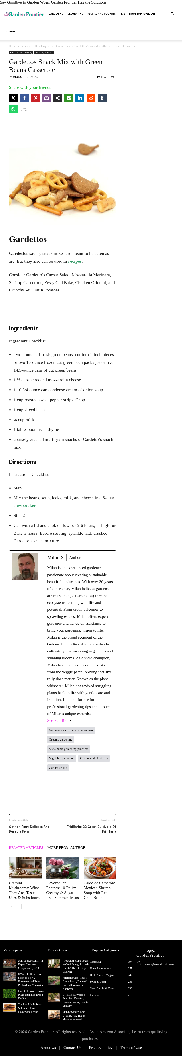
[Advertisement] (63, 306)
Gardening (56, 13)
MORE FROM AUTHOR (66, 847)
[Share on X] (13, 98)
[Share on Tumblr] (102, 98)
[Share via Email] (68, 98)
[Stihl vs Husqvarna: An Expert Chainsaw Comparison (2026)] (9, 963)
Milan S (17, 76)
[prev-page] (11, 906)
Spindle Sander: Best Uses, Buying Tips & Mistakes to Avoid (74, 1015)
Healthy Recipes (60, 46)
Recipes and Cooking (101, 13)
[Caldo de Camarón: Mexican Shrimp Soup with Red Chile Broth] (100, 868)
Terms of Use (131, 1047)
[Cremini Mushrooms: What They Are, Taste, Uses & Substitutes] (25, 868)
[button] (172, 13)
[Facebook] (53, 793)
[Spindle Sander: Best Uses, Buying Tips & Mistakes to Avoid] (54, 1014)
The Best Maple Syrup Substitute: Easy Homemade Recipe (30, 1008)
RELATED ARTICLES (26, 847)
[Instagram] (80, 793)
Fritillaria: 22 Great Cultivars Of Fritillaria (91, 829)
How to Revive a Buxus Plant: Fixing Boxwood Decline (31, 995)
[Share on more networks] (57, 98)
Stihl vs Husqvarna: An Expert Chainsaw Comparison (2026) (30, 964)
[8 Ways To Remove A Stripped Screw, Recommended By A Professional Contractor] (9, 976)
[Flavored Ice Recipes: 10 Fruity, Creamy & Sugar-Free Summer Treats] (62, 868)
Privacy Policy (101, 1047)
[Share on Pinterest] (35, 98)
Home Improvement (142, 13)
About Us (48, 1047)
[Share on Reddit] (91, 98)
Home (12, 46)
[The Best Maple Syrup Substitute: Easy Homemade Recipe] (9, 1007)
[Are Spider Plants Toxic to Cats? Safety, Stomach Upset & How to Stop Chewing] (54, 963)
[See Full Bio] (70, 720)
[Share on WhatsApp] (13, 109)
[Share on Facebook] (24, 98)
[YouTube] (107, 793)
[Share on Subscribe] (46, 98)
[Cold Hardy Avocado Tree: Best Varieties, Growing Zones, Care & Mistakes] (54, 997)
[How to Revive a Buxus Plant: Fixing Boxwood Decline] (9, 993)
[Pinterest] (94, 793)
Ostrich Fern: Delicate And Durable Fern (29, 829)
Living (10, 31)
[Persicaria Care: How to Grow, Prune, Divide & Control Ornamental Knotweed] (54, 980)
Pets (122, 13)
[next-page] (19, 906)
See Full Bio (57, 720)
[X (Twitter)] (67, 793)
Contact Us (72, 1047)
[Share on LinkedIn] (79, 98)
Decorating (75, 13)
